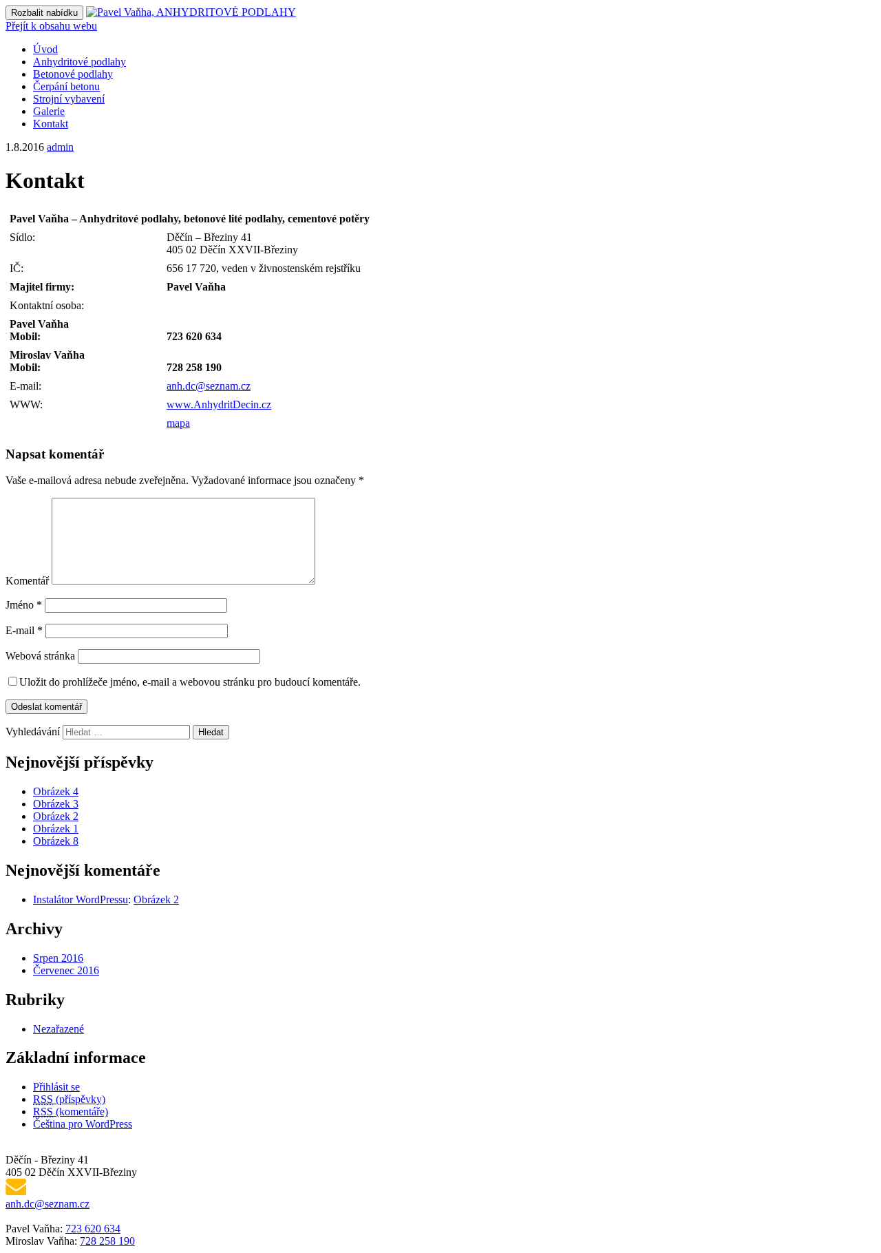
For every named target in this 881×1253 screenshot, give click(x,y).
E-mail (24, 630)
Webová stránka (40, 656)
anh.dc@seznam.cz (209, 386)
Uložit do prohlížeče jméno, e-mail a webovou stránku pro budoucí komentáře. (190, 682)
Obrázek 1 (55, 828)
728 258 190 (107, 1241)
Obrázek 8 (55, 841)
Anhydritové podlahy (79, 61)
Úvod (45, 49)
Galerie (49, 111)
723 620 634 (92, 1228)
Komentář (27, 581)
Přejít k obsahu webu (51, 26)
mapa (178, 423)
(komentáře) (70, 1111)
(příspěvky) (69, 1099)
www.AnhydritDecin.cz (219, 404)
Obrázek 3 (55, 804)
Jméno (24, 605)
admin (60, 147)
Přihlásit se (56, 1087)
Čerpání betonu (66, 86)
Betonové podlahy (73, 74)
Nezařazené (58, 1029)
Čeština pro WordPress (82, 1124)
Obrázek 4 (55, 791)
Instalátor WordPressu (80, 899)
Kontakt (50, 123)
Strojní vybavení (69, 99)
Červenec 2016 (66, 970)
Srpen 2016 (58, 958)
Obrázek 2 (55, 816)
